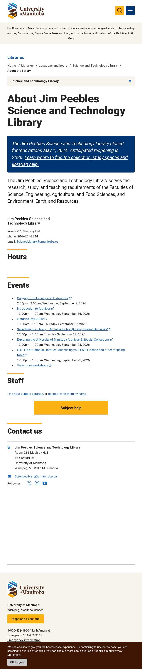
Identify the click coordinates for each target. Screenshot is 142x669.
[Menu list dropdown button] (130, 81)
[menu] (130, 10)
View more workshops (32, 365)
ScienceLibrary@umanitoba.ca (37, 241)
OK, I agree (17, 662)
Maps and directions (26, 619)
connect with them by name (67, 394)
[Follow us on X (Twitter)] (29, 483)
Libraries (15, 57)
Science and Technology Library (94, 65)
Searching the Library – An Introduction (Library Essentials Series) (62, 329)
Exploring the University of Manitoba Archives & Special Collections (63, 339)
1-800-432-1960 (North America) (28, 630)
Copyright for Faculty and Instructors (42, 298)
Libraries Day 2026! (30, 319)
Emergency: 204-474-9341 (24, 635)
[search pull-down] (119, 10)
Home (11, 65)
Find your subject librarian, (25, 394)
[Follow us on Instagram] (37, 483)
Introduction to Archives (34, 308)
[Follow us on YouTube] (45, 483)
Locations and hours (53, 65)
